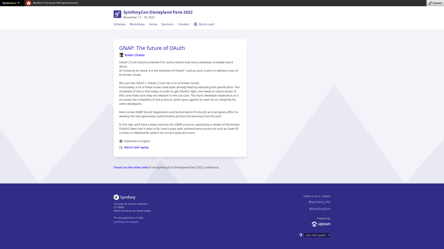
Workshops (137, 24)
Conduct (183, 24)
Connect (437, 3)
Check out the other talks (131, 167)
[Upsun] (314, 224)
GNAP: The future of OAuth (152, 48)
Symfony (9, 2)
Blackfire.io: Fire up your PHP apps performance (55, 3)
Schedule (120, 24)
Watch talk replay (136, 147)
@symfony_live (319, 202)
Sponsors (167, 24)
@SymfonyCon (319, 209)
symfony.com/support (126, 221)
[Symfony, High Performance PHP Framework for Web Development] (124, 198)
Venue (153, 24)
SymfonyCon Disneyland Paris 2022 (158, 12)
